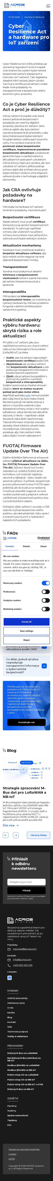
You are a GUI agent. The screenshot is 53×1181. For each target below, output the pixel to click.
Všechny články (39, 835)
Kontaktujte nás (26, 722)
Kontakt (11, 1022)
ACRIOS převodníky (17, 998)
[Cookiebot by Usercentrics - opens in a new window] (38, 538)
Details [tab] (26, 546)
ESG (9, 1125)
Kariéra (11, 1012)
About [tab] (43, 546)
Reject (26, 640)
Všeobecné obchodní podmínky (24, 1149)
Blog (9, 1017)
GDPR (11, 1159)
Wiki (9, 1027)
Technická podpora (17, 1031)
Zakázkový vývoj (16, 1003)
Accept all (26, 622)
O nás (10, 1008)
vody (28, 395)
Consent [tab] (9, 546)
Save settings (26, 631)
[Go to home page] (14, 5)
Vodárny (11, 1110)
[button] (48, 5)
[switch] (46, 592)
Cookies (12, 1154)
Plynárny (12, 1106)
